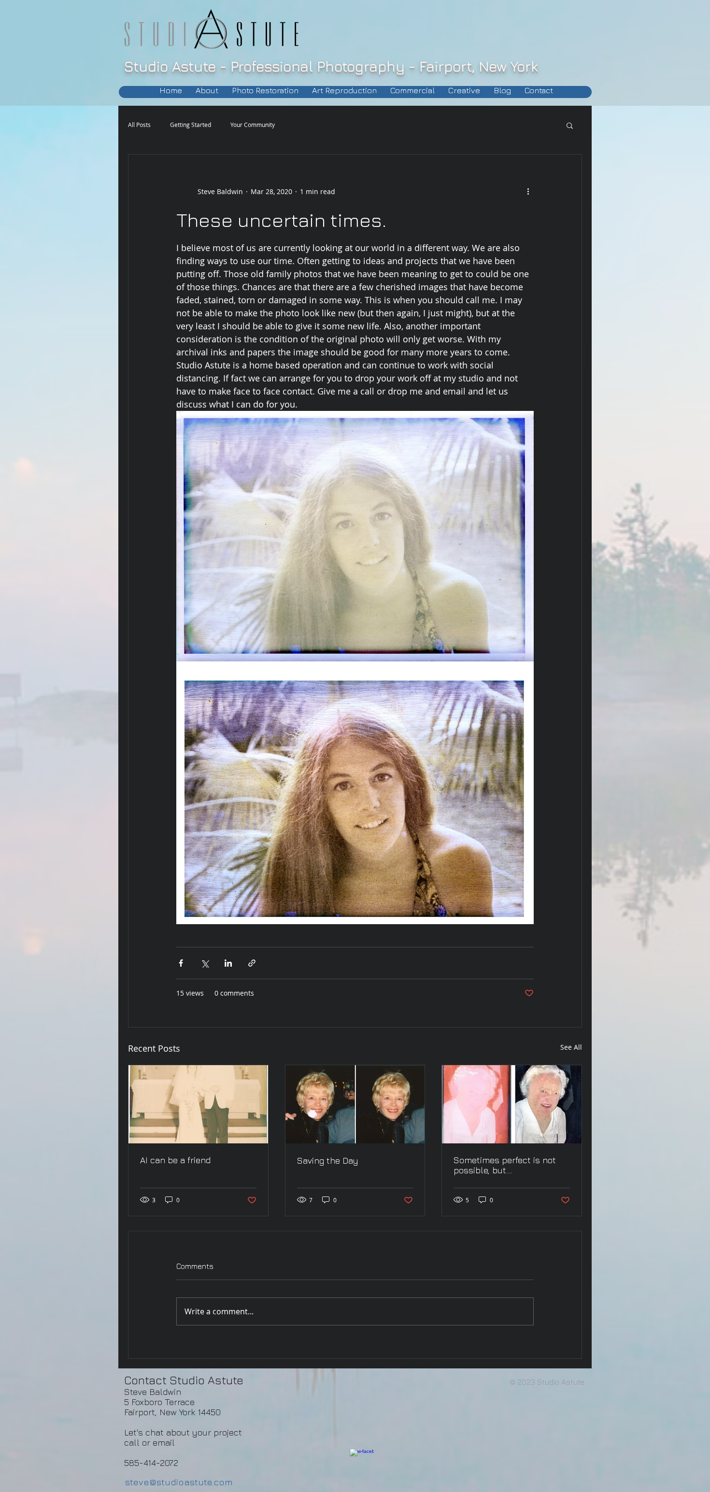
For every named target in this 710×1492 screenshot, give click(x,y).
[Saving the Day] (355, 1104)
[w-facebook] (362, 1461)
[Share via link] (251, 963)
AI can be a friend (175, 1160)
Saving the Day (327, 1160)
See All (571, 1047)
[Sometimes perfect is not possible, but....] (512, 1104)
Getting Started (190, 124)
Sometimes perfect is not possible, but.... (505, 1165)
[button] (569, 125)
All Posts (139, 124)
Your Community (252, 124)
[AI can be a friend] (198, 1104)
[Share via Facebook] (180, 963)
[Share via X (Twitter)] (204, 963)
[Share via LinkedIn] (228, 963)
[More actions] (528, 191)
